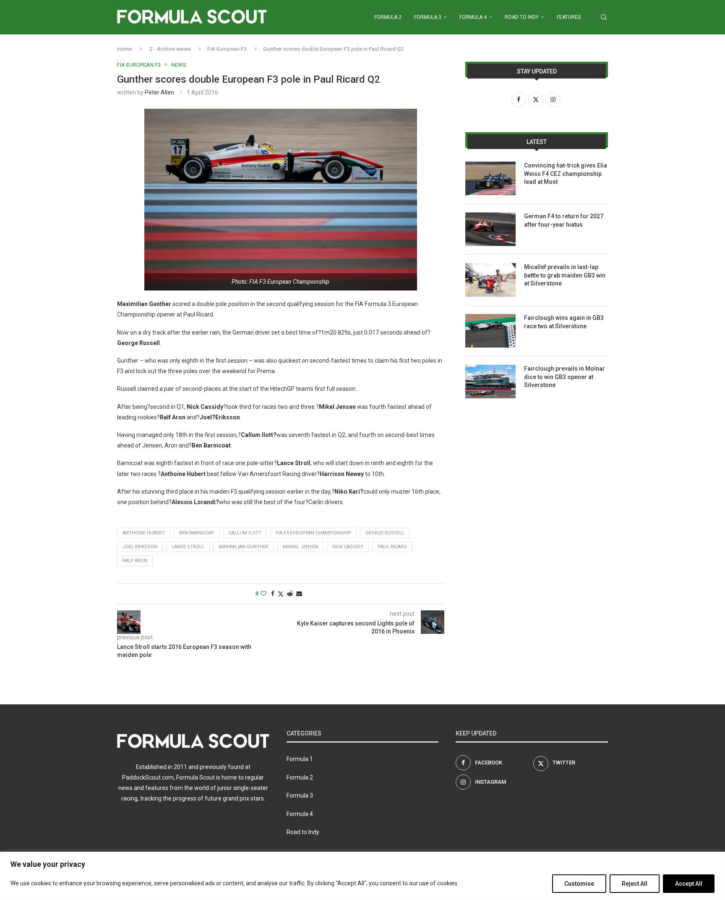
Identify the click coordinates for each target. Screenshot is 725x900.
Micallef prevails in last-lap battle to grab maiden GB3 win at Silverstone (564, 275)
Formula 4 (473, 17)
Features (569, 17)
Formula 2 (388, 17)
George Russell (384, 533)
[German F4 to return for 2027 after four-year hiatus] (490, 229)
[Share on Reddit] (290, 593)
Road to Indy (522, 17)
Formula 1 (300, 759)
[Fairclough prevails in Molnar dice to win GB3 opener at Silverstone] (490, 381)
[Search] (604, 17)
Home (124, 49)
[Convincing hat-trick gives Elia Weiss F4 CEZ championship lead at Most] (490, 178)
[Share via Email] (299, 593)
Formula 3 (427, 17)
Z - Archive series (170, 49)
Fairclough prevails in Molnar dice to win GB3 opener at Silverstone (564, 376)
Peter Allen (159, 92)
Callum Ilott (245, 533)
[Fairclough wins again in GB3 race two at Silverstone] (490, 331)
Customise (579, 883)
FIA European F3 (227, 49)
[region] (362, 876)
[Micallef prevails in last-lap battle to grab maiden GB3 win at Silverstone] (490, 280)
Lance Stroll (188, 546)
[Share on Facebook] (272, 593)
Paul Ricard (392, 546)
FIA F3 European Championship (313, 533)
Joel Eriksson (140, 546)
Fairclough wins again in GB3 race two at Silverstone (564, 322)
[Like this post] (263, 593)
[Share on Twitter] (281, 593)
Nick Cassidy (347, 546)
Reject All (634, 883)
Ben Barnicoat (196, 533)
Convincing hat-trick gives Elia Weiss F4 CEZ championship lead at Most (565, 173)
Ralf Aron (135, 560)
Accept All (688, 883)
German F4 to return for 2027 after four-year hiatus (563, 220)
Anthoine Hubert (144, 533)
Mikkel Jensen (300, 546)
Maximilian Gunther (244, 546)
